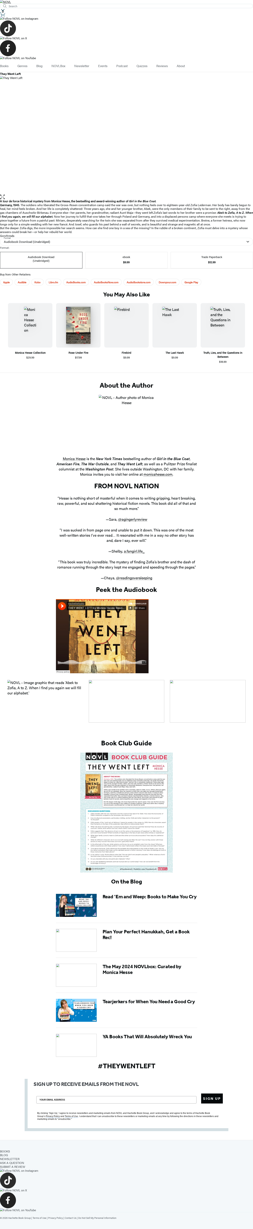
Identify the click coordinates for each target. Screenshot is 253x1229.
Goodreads (7, 236)
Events (102, 66)
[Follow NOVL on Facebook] (126, 48)
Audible (22, 282)
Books (4, 66)
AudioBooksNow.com (106, 282)
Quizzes (142, 66)
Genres (22, 66)
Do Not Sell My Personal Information (97, 1218)
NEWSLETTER (9, 1159)
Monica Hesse (74, 458)
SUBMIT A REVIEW (12, 1166)
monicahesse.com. (158, 474)
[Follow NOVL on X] (126, 38)
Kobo (37, 282)
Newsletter (81, 66)
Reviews (162, 66)
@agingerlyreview (132, 519)
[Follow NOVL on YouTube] (126, 58)
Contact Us (70, 1218)
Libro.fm (53, 282)
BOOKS (5, 1151)
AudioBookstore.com (139, 282)
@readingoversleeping (134, 577)
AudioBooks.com (76, 282)
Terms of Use (39, 1218)
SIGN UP (212, 1098)
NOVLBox (58, 66)
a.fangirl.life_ (134, 551)
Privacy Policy (55, 1218)
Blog (39, 66)
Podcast (122, 66)
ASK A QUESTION (12, 1163)
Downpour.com (167, 282)
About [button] (181, 66)
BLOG (4, 1155)
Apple (6, 282)
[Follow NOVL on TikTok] (126, 28)
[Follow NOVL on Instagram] (126, 19)
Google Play (191, 282)
